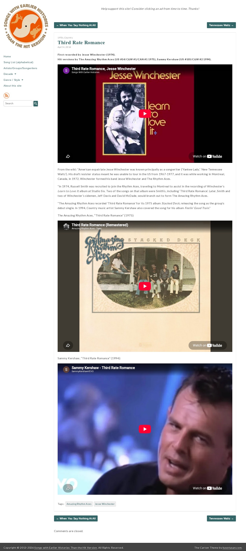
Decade (8, 74)
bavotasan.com (232, 547)
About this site (13, 85)
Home (7, 56)
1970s (61, 37)
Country (68, 37)
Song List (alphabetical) (18, 62)
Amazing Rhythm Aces (79, 504)
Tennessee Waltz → (221, 25)
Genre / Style (12, 79)
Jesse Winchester (105, 504)
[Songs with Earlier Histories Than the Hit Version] (26, 28)
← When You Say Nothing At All (75, 25)
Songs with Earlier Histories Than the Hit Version (65, 547)
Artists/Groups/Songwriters (20, 68)
